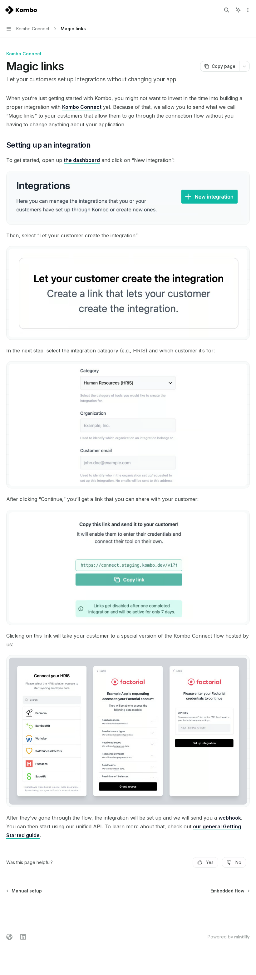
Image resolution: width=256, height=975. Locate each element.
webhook (230, 818)
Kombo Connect (81, 107)
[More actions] (248, 10)
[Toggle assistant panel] (238, 10)
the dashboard (82, 160)
